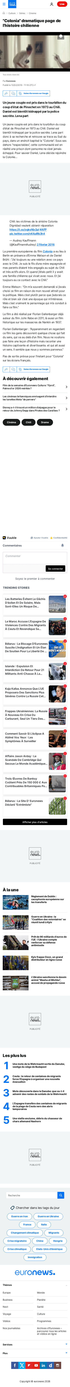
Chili (28, 422)
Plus (5, 1353)
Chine (39, 1241)
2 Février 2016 (46, 244)
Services (7, 1344)
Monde (41, 1292)
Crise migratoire (17, 1241)
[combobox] (35, 1195)
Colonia (47, 251)
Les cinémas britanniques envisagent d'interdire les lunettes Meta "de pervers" (29, 398)
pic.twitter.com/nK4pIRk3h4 (27, 233)
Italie (44, 1224)
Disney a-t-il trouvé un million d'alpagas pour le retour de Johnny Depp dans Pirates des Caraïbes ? (31, 409)
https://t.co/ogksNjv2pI (24, 229)
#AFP (43, 229)
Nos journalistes (11, 1328)
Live (62, 4)
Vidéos (6, 1321)
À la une (11, 889)
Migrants (54, 1232)
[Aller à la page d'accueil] (12, 4)
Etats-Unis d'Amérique (49, 1249)
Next (5, 1306)
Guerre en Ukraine (48, 1216)
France (27, 1224)
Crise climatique (17, 1249)
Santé (40, 1306)
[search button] (60, 1195)
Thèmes (7, 1284)
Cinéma (11, 422)
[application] (35, 52)
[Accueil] (4, 13)
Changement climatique (25, 1232)
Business (7, 1299)
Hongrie (58, 1241)
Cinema (32, 13)
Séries (22, 13)
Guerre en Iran (19, 1216)
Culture (11, 13)
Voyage (7, 1313)
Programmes (44, 1321)
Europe (7, 1292)
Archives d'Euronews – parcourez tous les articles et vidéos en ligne (51, 1331)
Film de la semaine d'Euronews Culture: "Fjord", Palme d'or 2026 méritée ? (29, 387)
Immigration (35, 1257)
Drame (45, 422)
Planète (41, 1299)
